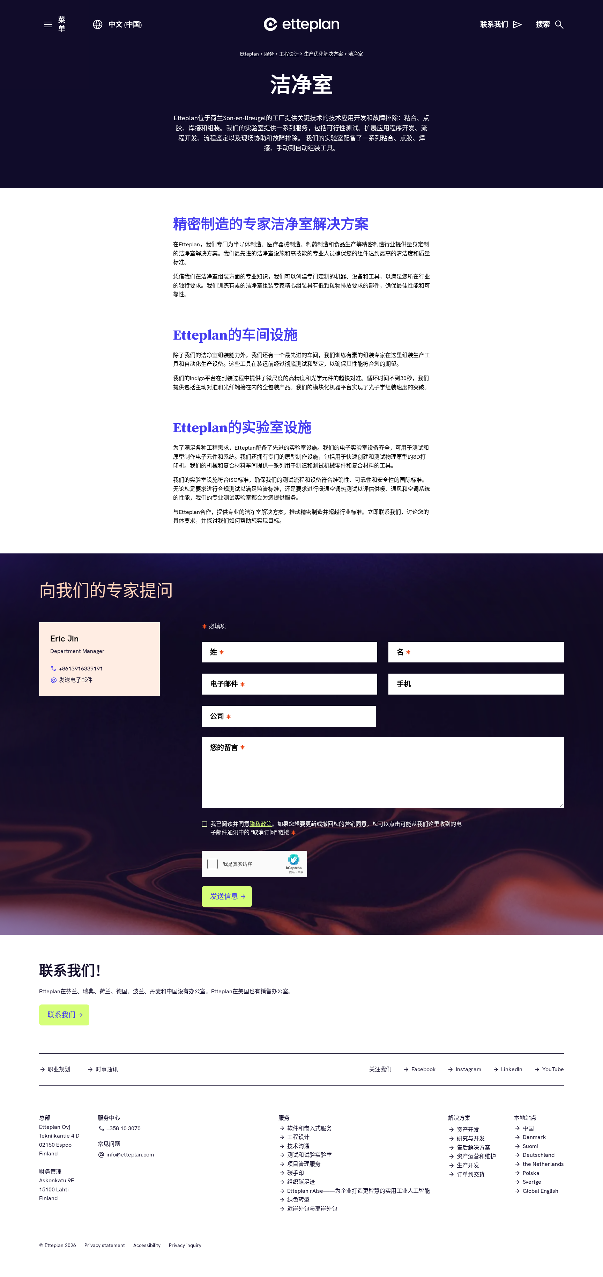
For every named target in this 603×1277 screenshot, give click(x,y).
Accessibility (147, 1245)
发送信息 (224, 896)
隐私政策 (261, 824)
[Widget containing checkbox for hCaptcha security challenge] (254, 864)
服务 (269, 54)
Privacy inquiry (185, 1245)
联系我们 (61, 1015)
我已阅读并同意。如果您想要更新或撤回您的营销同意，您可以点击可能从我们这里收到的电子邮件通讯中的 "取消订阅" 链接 (336, 828)
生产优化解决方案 (323, 54)
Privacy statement (104, 1245)
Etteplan (249, 54)
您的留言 (224, 747)
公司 (217, 716)
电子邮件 (224, 684)
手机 (404, 684)
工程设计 (289, 54)
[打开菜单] (48, 24)
